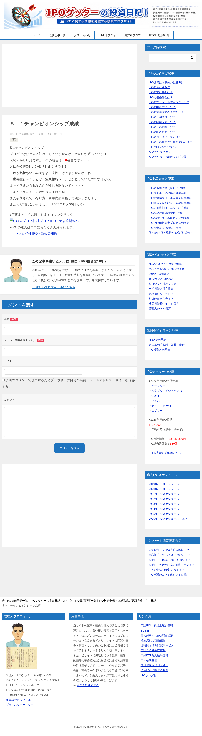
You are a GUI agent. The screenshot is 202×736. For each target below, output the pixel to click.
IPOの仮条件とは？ (161, 97)
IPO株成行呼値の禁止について (168, 212)
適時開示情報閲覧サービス (157, 645)
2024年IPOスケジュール (164, 508)
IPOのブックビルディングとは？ (169, 102)
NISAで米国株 (157, 339)
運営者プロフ (132, 35)
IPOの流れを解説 (159, 87)
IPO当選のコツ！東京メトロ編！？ (170, 574)
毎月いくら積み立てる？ (164, 283)
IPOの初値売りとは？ (162, 122)
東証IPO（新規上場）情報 (157, 625)
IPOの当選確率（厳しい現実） (168, 188)
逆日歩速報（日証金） (154, 665)
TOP (37, 600)
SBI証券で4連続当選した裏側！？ (170, 559)
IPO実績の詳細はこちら (166, 452)
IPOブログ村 (148, 675)
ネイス (156, 400)
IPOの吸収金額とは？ (162, 132)
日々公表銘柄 (149, 660)
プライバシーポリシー (20, 704)
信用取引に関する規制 (154, 670)
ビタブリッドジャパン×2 (167, 390)
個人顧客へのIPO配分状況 (157, 635)
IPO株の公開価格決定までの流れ (169, 217)
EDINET (146, 630)
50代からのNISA (159, 273)
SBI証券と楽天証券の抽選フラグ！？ (172, 564)
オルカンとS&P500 (161, 278)
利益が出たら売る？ (161, 298)
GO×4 (155, 395)
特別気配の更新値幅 (153, 640)
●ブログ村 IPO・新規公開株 (36, 233)
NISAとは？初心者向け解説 (166, 263)
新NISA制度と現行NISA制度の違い (170, 232)
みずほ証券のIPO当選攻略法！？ (169, 549)
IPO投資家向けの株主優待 (165, 227)
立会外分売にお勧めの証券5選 (167, 156)
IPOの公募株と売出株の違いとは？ (170, 142)
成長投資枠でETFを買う (164, 303)
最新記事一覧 (57, 35)
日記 (14, 139)
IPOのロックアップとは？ (165, 136)
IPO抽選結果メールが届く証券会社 (170, 198)
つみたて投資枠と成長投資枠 (167, 268)
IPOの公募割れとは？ (162, 127)
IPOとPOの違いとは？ (163, 147)
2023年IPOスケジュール (164, 503)
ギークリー (158, 385)
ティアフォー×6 (161, 405)
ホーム (37, 35)
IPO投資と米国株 (159, 349)
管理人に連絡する (88, 685)
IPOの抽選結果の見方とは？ (166, 112)
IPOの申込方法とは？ (162, 107)
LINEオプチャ (107, 35)
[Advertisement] (69, 75)
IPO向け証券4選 (159, 35)
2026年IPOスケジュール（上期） (169, 518)
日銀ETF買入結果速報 (154, 655)
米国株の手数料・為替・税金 (167, 344)
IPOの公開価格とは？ (162, 117)
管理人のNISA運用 (160, 308)
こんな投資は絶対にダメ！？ (167, 569)
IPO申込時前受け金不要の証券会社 (170, 202)
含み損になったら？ (161, 293)
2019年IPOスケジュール (164, 484)
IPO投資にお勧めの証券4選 (166, 82)
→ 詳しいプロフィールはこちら (53, 287)
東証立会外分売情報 (153, 650)
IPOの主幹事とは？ (161, 92)
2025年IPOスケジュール (164, 513)
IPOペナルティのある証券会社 (168, 193)
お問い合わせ (82, 35)
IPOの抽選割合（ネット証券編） (169, 207)
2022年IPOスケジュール (164, 498)
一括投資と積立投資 (161, 288)
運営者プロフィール (18, 700)
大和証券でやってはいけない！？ (169, 554)
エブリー (157, 410)
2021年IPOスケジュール (164, 493)
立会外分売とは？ (160, 151)
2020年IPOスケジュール (164, 489)
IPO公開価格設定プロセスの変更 (169, 222)
